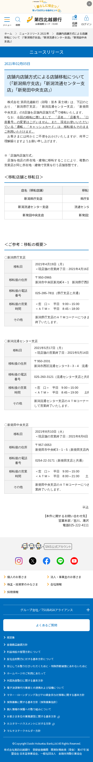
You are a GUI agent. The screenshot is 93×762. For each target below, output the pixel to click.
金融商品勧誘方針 (17, 644)
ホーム (8, 33)
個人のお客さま (17, 577)
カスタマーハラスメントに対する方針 (29, 723)
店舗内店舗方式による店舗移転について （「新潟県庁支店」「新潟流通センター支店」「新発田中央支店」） (45, 37)
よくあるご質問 (46, 625)
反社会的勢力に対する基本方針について (30, 659)
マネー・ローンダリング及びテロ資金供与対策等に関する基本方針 (46, 695)
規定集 (11, 637)
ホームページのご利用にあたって (26, 673)
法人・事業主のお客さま (65, 577)
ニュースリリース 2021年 (34, 33)
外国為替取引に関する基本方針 (25, 680)
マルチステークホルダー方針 (24, 730)
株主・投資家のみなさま (22, 584)
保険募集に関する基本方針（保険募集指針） (33, 702)
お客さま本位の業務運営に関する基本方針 (31, 716)
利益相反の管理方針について (24, 652)
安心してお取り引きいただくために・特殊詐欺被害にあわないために (47, 666)
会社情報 (56, 584)
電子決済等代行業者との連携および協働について (35, 687)
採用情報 (12, 592)
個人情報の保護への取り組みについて (29, 709)
